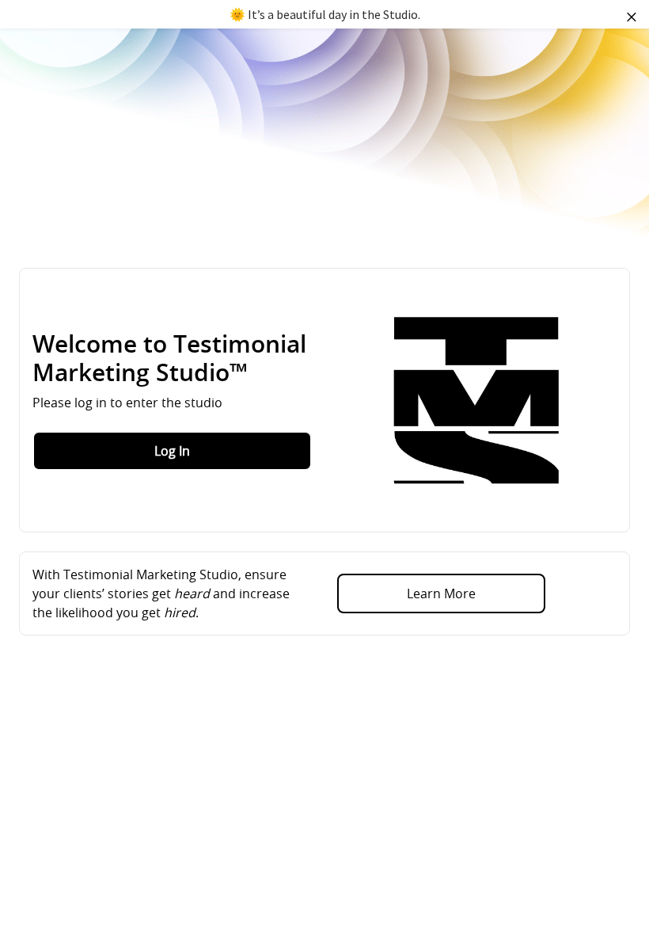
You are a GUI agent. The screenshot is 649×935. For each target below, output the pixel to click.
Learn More (441, 593)
